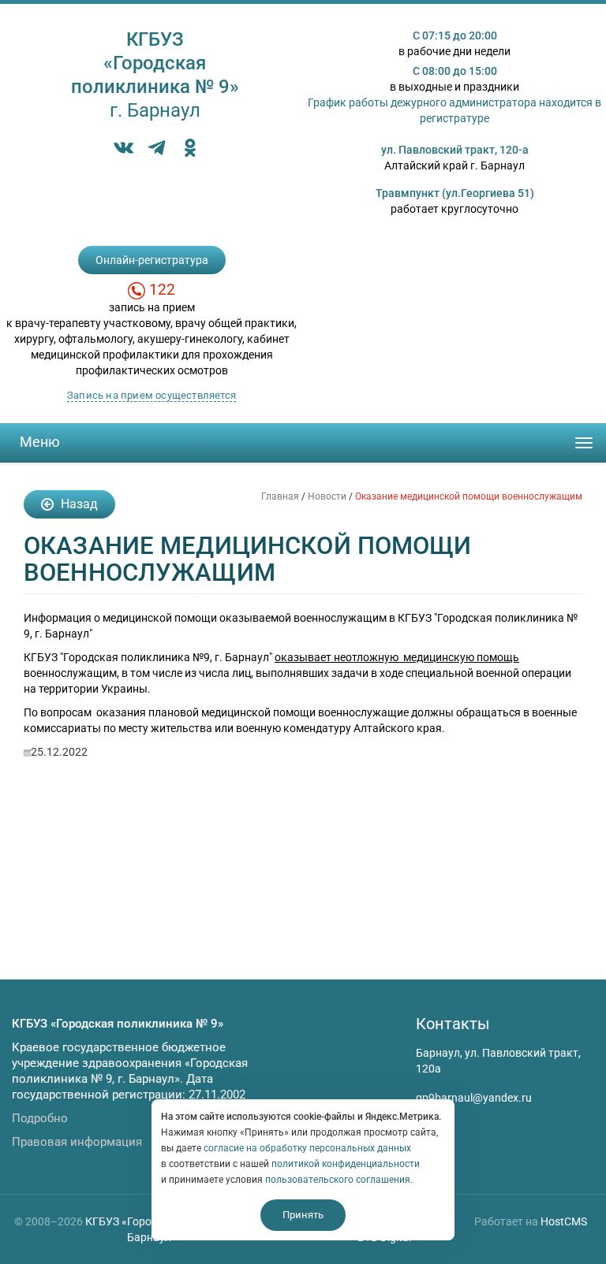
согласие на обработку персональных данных (307, 1148)
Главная (280, 496)
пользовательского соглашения (337, 1179)
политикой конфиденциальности (345, 1163)
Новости (327, 496)
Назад (78, 503)
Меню (40, 441)
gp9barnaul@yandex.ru (474, 1097)
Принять (303, 1215)
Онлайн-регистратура (151, 260)
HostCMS (564, 1221)
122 (162, 290)
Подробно (40, 1118)
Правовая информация (77, 1142)
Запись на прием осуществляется (151, 395)
